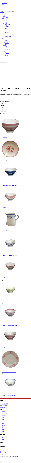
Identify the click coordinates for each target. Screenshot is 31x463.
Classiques (4, 45)
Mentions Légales (2, 407)
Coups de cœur (5, 33)
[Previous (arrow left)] (0, 462)
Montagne (4, 51)
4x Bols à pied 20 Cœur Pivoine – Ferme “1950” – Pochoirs (9, 325)
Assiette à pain (3, 415)
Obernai (4, 57)
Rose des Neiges (24, 451)
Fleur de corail (6, 25)
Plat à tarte (3, 426)
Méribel (6, 44)
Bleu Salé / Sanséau (7, 24)
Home (1, 66)
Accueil (3, 14)
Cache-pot (3, 436)
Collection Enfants (7, 47)
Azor (5, 34)
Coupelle (3, 419)
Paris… (6, 28)
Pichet (2, 422)
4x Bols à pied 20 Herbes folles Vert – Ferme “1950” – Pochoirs (10, 302)
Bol (2, 416)
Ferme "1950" (12, 66)
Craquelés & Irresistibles (8, 36)
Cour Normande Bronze (8, 48)
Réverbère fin (3, 452)
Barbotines (6, 19)
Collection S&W (7, 35)
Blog (2, 59)
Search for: (8, 11)
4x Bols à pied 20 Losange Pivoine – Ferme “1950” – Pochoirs (10, 208)
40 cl (4, 105)
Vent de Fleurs (6, 29)
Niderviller (3, 38)
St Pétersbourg (6, 54)
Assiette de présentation (4, 413)
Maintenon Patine (7, 50)
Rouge (6, 109)
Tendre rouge (6, 55)
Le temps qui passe (5, 42)
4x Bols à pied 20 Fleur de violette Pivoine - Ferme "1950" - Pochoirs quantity (9, 97)
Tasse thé (3, 431)
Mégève (6, 52)
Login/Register (2, 12)
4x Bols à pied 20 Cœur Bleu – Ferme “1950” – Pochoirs (9, 395)
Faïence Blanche (6, 111)
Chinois (6, 20)
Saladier (3, 429)
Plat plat (3, 424)
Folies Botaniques (7, 26)
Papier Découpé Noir (13, 451)
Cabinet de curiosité (7, 41)
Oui (4, 113)
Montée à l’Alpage (7, 31)
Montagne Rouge (7, 53)
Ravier (2, 428)
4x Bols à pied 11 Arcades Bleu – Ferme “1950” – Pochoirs (9, 185)
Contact (3, 58)
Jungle (5, 27)
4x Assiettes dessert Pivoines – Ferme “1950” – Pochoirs (9, 372)
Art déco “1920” (7, 43)
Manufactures (5, 60)
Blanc (4, 109)
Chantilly (6, 46)
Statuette (3, 439)
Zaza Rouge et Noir (5, 17)
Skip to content (2, 0)
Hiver (4, 30)
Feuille (2, 437)
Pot (2, 427)
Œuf (2, 438)
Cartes (4, 15)
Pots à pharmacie (7, 21)
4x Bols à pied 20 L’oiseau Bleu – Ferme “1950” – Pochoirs (9, 255)
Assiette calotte (3, 411)
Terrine (3, 432)
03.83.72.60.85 (3, 2)
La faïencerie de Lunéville (5, 404)
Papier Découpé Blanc (7, 32)
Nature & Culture (5, 23)
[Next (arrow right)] (1, 462)
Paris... (17, 451)
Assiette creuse (3, 412)
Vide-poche (3, 440)
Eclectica (13, 449)
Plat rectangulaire (4, 425)
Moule (2, 420)
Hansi (4, 16)
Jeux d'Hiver (3, 450)
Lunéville (3, 18)
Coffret (3, 444)
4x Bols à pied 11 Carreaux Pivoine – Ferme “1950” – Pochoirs (10, 138)
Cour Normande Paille (7, 49)
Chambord (2, 448)
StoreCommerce (13, 456)
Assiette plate (3, 414)
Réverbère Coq (6, 22)
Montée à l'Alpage (20, 450)
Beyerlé (6, 40)
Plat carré (3, 423)
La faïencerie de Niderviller (5, 403)
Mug (2, 421)
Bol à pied (14, 98)
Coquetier (3, 418)
